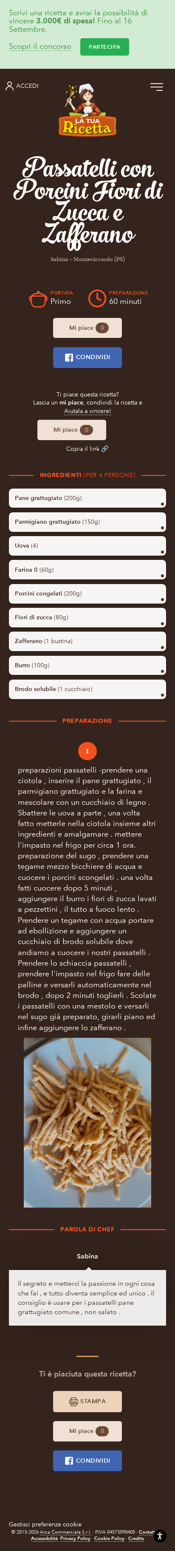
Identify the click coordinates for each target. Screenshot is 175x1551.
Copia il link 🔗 (87, 448)
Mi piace (86, 328)
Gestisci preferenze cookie (45, 1524)
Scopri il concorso (40, 46)
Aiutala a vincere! (87, 411)
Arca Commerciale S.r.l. (65, 1532)
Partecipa (105, 46)
